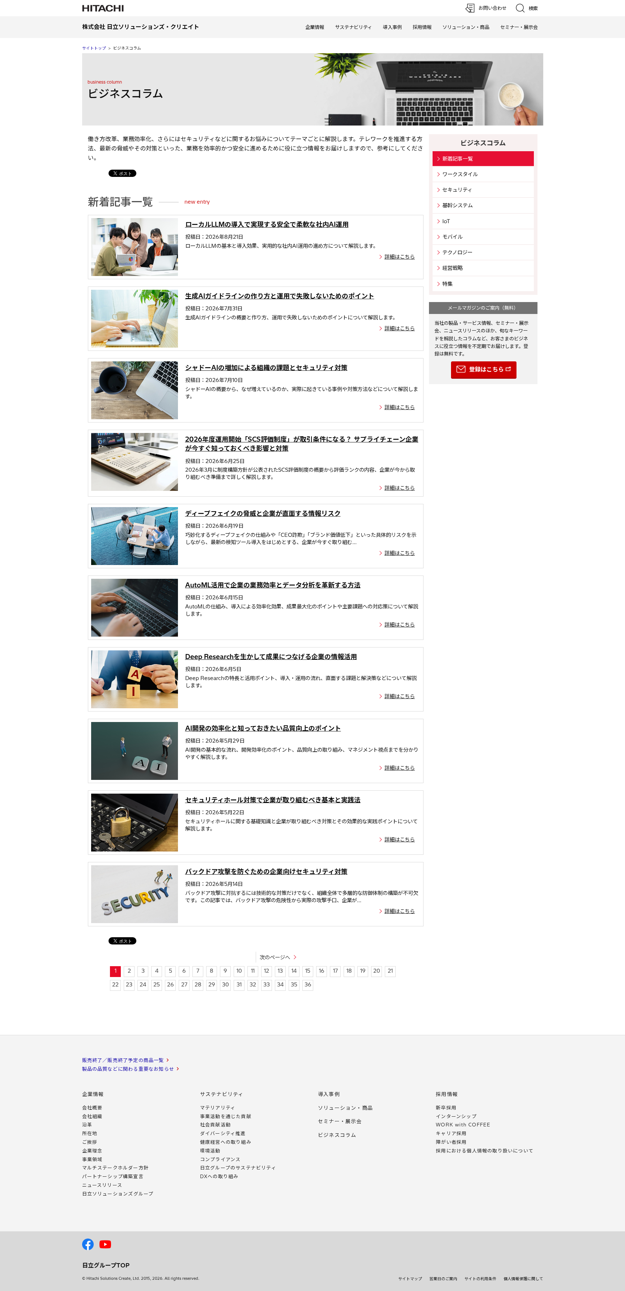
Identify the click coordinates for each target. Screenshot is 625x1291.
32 (253, 984)
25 (156, 984)
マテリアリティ (217, 1107)
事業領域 (92, 1159)
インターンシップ (456, 1116)
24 (143, 984)
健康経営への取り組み (225, 1142)
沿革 (87, 1124)
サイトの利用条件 (480, 1278)
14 (294, 971)
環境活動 (210, 1151)
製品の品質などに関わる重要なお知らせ (128, 1069)
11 (253, 971)
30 (225, 984)
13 (280, 971)
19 (363, 971)
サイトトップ (94, 48)
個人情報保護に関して (523, 1278)
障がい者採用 (451, 1142)
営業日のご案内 (443, 1278)
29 (211, 984)
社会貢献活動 (215, 1124)
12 (266, 971)
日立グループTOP (105, 1265)
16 (321, 971)
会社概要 (92, 1107)
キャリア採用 (451, 1133)
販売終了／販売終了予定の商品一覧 (123, 1060)
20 (376, 971)
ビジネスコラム (337, 1135)
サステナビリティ (353, 27)
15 (307, 971)
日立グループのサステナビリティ (238, 1168)
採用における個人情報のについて (484, 1151)
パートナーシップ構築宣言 (113, 1176)
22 (115, 984)
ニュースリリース (102, 1185)
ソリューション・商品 (465, 27)
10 (239, 971)
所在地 (90, 1133)
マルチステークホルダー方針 (115, 1168)
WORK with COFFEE (463, 1124)
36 (308, 984)
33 (266, 984)
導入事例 (392, 27)
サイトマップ (410, 1278)
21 (390, 971)
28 (198, 984)
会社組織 (92, 1116)
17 (335, 971)
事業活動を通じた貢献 (225, 1116)
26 (170, 984)
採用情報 (422, 27)
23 (129, 984)
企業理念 (92, 1151)
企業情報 (314, 27)
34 (280, 984)
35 (294, 984)
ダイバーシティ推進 (223, 1133)
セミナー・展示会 (519, 27)
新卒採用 (446, 1107)
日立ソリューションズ (118, 1194)
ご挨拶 (90, 1142)
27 (184, 984)
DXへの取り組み (219, 1176)
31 (239, 984)
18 (349, 971)
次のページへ (275, 957)
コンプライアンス (220, 1159)
